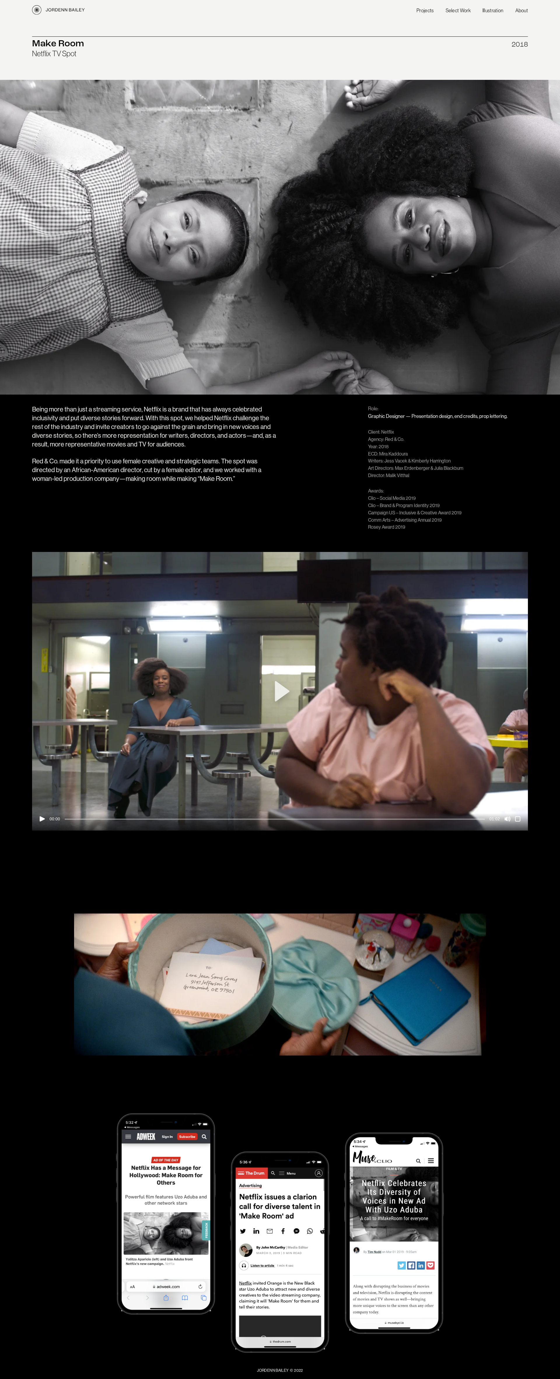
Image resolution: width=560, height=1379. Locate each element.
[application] (280, 691)
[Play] (42, 819)
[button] (280, 691)
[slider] (275, 819)
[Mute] (507, 819)
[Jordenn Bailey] (58, 10)
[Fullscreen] (517, 819)
